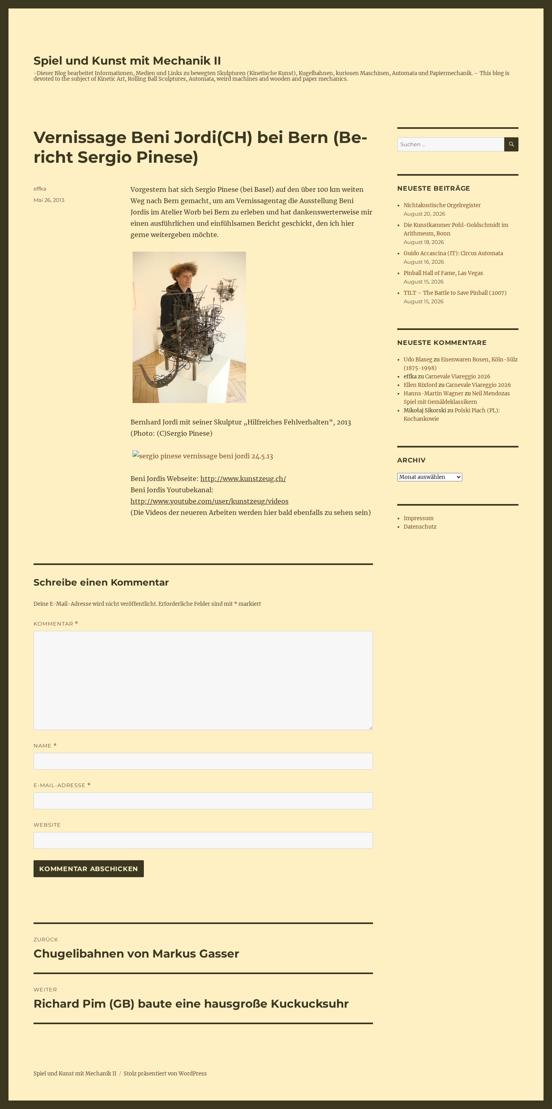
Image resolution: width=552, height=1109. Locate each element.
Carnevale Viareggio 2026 (458, 376)
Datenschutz (420, 526)
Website (47, 824)
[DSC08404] (252, 327)
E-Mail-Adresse (62, 785)
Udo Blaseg (418, 359)
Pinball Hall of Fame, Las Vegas (443, 273)
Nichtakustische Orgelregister (442, 205)
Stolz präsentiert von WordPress (165, 1073)
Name (45, 745)
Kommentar (56, 623)
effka (40, 188)
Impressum (419, 518)
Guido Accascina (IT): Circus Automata (453, 253)
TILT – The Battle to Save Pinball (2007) (455, 293)
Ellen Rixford (420, 385)
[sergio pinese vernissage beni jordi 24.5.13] (252, 456)
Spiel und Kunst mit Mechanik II (127, 60)
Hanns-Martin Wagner (434, 393)
